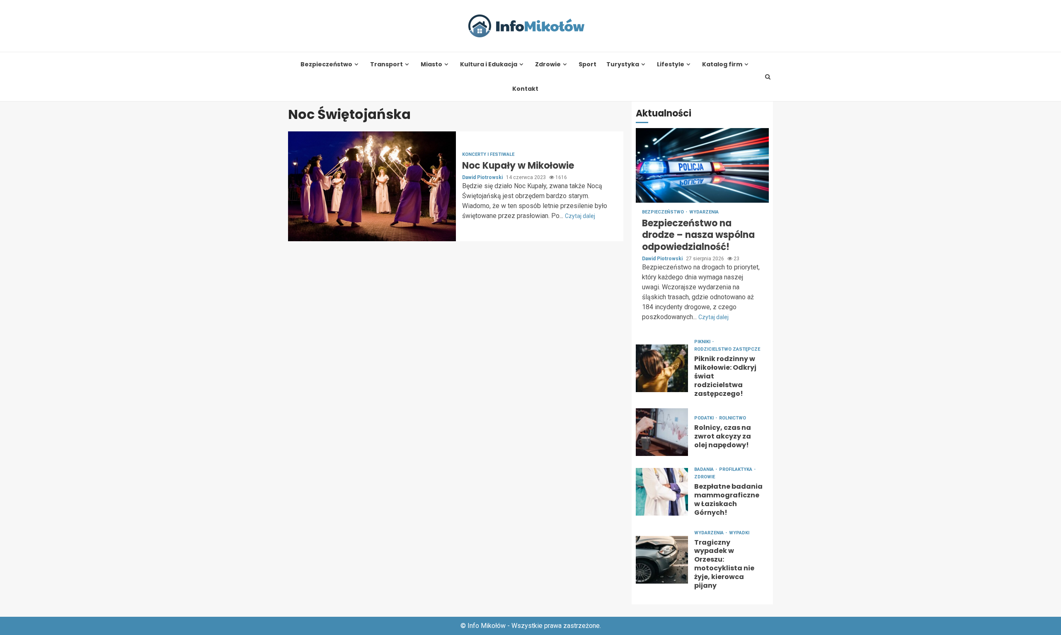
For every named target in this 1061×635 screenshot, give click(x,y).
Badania (704, 469)
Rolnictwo (732, 418)
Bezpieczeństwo (326, 64)
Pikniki (703, 341)
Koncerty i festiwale (488, 154)
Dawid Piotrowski (483, 177)
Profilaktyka (736, 469)
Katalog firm (722, 64)
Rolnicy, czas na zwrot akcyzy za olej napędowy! (662, 432)
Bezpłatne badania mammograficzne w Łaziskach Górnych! (662, 492)
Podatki (704, 418)
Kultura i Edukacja (488, 64)
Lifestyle (670, 64)
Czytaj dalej (580, 216)
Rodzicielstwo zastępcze (727, 349)
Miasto (431, 64)
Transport (386, 64)
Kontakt (525, 89)
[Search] (768, 77)
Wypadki (739, 533)
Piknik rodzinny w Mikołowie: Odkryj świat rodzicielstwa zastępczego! (662, 368)
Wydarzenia (704, 212)
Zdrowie (548, 64)
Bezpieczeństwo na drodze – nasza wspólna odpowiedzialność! (702, 165)
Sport (587, 64)
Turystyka (622, 64)
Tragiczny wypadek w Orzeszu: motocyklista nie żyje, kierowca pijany (662, 560)
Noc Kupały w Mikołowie (372, 186)
